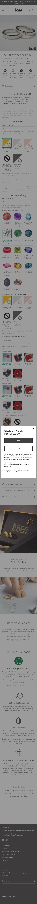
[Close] (33, 428)
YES (18, 440)
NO (18, 448)
